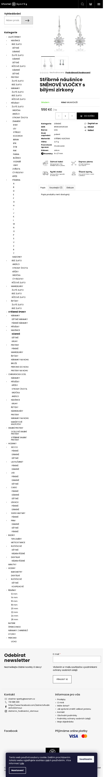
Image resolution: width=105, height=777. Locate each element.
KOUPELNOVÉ (18, 586)
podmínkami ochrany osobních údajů (75, 668)
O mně (60, 702)
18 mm (14, 604)
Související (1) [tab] (55, 187)
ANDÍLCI (16, 113)
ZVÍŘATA (16, 168)
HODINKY (12, 443)
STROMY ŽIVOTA (20, 117)
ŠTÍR (15, 147)
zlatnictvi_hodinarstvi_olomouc (23, 711)
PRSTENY (15, 77)
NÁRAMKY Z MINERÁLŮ (18, 630)
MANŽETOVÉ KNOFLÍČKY (16, 423)
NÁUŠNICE (15, 40)
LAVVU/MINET (17, 461)
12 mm (14, 594)
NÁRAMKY (15, 88)
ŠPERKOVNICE (14, 627)
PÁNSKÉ (15, 348)
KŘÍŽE (14, 176)
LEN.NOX (15, 502)
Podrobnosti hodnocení (77, 72)
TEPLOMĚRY (16, 539)
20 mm (14, 608)
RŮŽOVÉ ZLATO (19, 66)
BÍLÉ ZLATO (17, 44)
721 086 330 (13, 702)
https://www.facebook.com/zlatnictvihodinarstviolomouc (29, 706)
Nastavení (17, 770)
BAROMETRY (16, 572)
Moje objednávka (65, 721)
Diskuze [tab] (70, 187)
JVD (13, 472)
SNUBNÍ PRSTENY (15, 428)
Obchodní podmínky (67, 715)
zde (22, 763)
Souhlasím (85, 759)
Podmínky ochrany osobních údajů (74, 718)
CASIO (14, 487)
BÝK (14, 143)
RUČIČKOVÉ (16, 546)
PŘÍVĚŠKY (15, 381)
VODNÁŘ (17, 161)
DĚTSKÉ (15, 48)
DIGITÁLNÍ (15, 557)
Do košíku (89, 116)
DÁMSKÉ (16, 51)
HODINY (11, 568)
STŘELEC (17, 132)
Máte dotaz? (63, 705)
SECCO (14, 447)
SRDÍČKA (16, 110)
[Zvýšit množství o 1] (72, 116)
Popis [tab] (42, 187)
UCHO (14, 641)
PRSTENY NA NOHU (19, 370)
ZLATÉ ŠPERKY (14, 37)
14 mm (14, 597)
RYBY (15, 125)
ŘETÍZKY (14, 301)
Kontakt (61, 712)
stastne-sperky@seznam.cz (21, 698)
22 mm (14, 612)
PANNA (16, 154)
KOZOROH (18, 136)
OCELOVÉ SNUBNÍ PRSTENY (19, 432)
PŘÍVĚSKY (15, 103)
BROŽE (14, 363)
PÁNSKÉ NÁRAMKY (20, 323)
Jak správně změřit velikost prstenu (74, 709)
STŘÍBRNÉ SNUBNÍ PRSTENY (18, 438)
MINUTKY (12, 564)
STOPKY (12, 634)
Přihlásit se (62, 679)
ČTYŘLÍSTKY (18, 172)
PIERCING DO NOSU (20, 367)
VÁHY (15, 165)
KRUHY (15, 341)
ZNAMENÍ (16, 121)
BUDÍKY (11, 535)
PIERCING (12, 637)
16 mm (14, 601)
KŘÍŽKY (15, 271)
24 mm (14, 615)
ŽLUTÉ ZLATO (18, 55)
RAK (15, 150)
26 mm (14, 619)
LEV (14, 128)
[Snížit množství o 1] (59, 116)
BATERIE (11, 623)
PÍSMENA (16, 180)
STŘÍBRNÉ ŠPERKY (17, 311)
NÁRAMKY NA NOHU (20, 359)
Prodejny (61, 699)
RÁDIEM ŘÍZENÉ (18, 553)
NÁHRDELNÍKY (17, 286)
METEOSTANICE (18, 542)
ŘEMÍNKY (12, 590)
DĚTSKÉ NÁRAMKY (20, 319)
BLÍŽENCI (17, 158)
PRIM (13, 520)
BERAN (16, 139)
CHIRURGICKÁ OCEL (17, 374)
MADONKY (17, 256)
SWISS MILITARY (18, 513)
